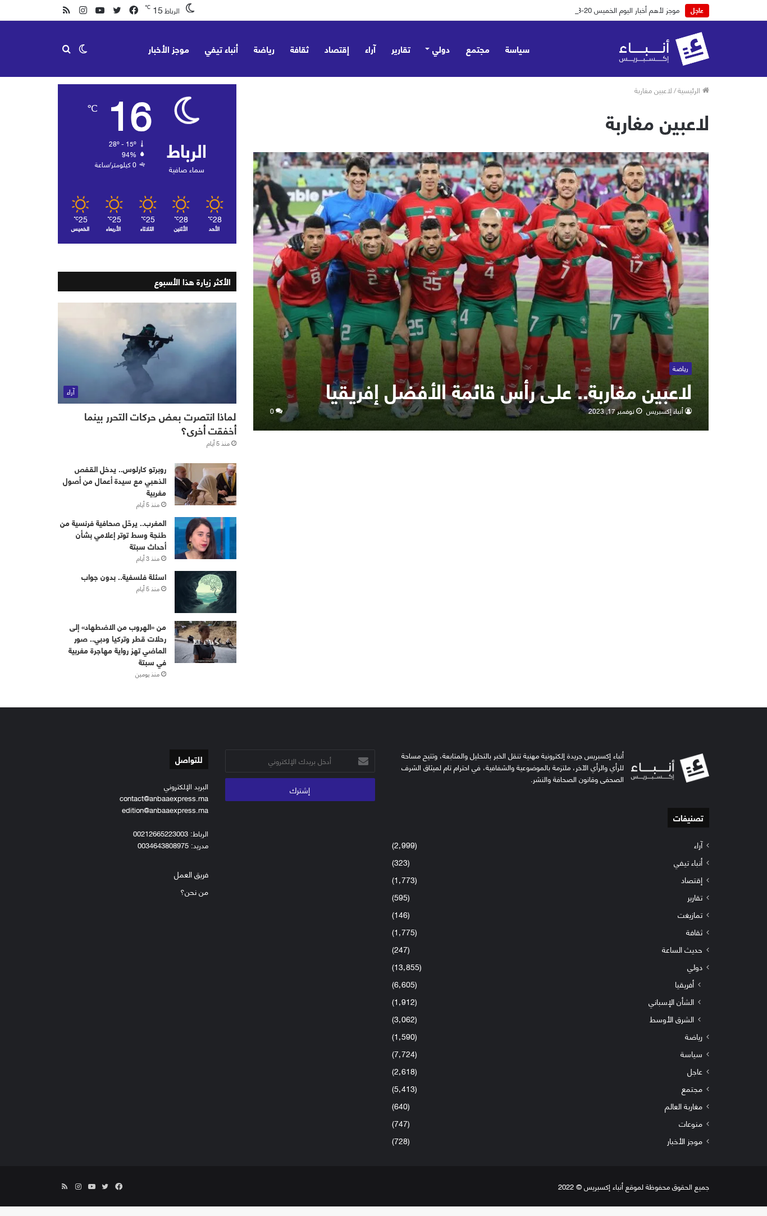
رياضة (264, 48)
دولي (441, 48)
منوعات (690, 1123)
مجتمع (478, 48)
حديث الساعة (682, 949)
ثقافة (299, 48)
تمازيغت (690, 914)
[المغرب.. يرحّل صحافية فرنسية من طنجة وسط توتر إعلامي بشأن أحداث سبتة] (205, 538)
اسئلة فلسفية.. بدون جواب (123, 576)
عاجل (694, 1071)
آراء (370, 48)
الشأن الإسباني (671, 1001)
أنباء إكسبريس (664, 410)
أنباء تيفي (221, 48)
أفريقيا (684, 984)
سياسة (517, 48)
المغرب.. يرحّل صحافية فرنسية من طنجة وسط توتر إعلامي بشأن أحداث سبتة (113, 534)
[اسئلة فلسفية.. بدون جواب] (205, 592)
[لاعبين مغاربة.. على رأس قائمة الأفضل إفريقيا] (481, 291)
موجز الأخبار (168, 48)
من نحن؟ (194, 891)
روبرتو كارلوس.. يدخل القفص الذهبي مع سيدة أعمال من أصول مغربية (114, 480)
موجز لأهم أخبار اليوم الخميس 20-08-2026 (617, 9)
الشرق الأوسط (672, 1019)
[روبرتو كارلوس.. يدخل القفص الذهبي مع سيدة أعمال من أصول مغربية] (205, 484)
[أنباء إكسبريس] (664, 49)
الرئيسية (690, 90)
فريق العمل (191, 874)
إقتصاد (337, 48)
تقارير (400, 48)
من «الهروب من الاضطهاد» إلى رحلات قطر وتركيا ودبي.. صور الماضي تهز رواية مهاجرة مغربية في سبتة (117, 644)
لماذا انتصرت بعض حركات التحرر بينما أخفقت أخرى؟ (160, 423)
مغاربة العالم (683, 1106)
